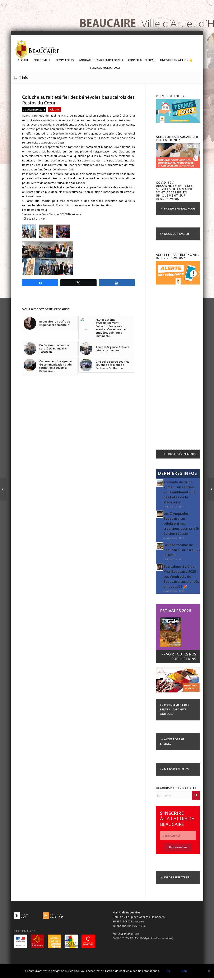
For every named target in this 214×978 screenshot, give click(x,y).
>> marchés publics (174, 769)
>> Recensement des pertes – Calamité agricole (174, 709)
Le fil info (21, 77)
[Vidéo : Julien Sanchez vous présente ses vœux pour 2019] (211, 489)
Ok (168, 971)
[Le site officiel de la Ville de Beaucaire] (37, 49)
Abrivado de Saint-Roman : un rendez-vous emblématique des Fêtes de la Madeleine (179, 492)
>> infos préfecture (174, 877)
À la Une (55, 109)
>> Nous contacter (174, 234)
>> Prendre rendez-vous (178, 208)
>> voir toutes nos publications (179, 656)
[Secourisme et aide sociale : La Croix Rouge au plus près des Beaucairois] (3, 489)
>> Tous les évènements (179, 454)
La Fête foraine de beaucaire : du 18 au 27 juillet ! (181, 550)
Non (184, 971)
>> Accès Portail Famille (172, 741)
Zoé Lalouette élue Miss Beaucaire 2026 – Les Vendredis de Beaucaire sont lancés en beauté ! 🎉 (181, 576)
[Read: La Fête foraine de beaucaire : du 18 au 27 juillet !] (159, 546)
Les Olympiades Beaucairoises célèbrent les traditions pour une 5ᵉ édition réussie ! (181, 523)
